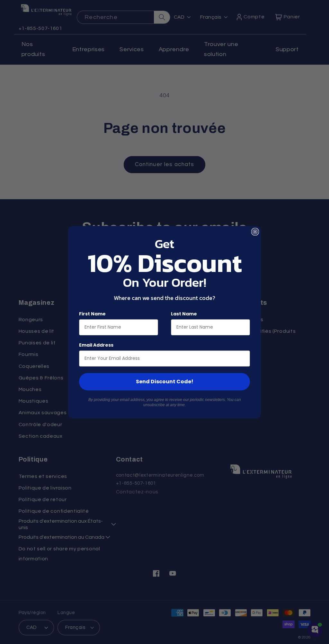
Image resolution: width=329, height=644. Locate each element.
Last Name (184, 314)
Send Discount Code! (164, 381)
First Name (92, 314)
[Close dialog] (255, 232)
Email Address (96, 345)
